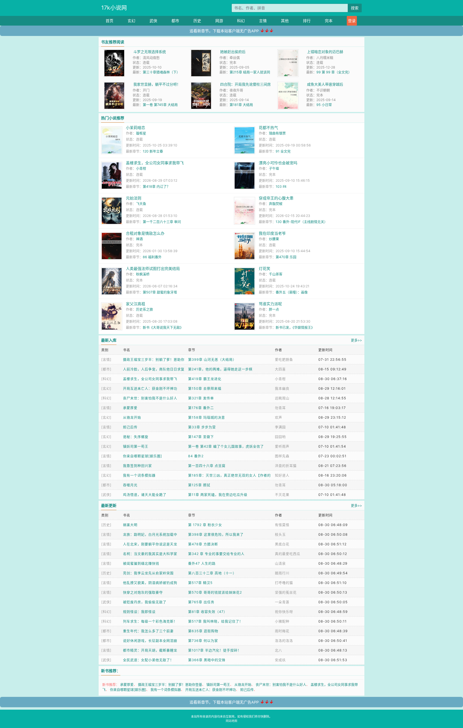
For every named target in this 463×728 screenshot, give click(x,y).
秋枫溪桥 (143, 274)
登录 (352, 20)
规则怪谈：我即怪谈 (139, 612)
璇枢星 (141, 133)
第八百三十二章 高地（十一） (212, 573)
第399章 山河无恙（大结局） (212, 359)
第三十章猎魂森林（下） (161, 72)
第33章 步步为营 (202, 427)
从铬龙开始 (132, 417)
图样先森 (282, 456)
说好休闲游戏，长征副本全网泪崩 (150, 640)
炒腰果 (274, 239)
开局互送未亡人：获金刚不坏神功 (150, 388)
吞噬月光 (130, 485)
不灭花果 (282, 494)
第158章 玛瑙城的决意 (206, 417)
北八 (278, 650)
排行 (307, 20)
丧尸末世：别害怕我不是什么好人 (150, 398)
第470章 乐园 (286, 257)
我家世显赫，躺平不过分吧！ (156, 84)
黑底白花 (282, 544)
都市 (175, 20)
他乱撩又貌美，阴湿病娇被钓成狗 (150, 583)
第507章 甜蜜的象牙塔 (160, 292)
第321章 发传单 (201, 398)
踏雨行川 (282, 573)
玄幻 (131, 20)
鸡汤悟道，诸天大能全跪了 (144, 494)
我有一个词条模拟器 (139, 475)
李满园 (280, 427)
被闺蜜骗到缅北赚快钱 (141, 563)
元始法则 (133, 198)
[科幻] (106, 379)
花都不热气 (268, 127)
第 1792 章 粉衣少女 (205, 525)
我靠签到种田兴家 (137, 466)
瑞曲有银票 (277, 133)
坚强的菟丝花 (286, 592)
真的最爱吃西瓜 (287, 554)
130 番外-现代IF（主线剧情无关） (301, 222)
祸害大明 (130, 525)
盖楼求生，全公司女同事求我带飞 (155, 162)
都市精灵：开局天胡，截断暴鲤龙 (150, 650)
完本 (329, 20)
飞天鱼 (141, 203)
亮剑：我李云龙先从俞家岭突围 (148, 573)
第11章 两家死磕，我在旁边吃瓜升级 (217, 494)
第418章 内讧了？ (156, 186)
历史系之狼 (144, 309)
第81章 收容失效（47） (207, 612)
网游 (219, 20)
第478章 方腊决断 (203, 544)
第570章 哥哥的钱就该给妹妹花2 (215, 592)
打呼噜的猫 (284, 583)
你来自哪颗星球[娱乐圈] (142, 456)
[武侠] (106, 494)
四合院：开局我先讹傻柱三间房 (245, 84)
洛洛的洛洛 (284, 640)
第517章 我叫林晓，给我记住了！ (215, 621)
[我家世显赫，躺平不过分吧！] (114, 84)
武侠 (153, 20)
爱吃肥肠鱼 (284, 359)
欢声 (278, 417)
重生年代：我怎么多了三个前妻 (148, 631)
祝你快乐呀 (284, 612)
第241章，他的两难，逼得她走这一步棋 (220, 369)
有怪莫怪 (282, 525)
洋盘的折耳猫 (286, 466)
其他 (285, 20)
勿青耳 (280, 408)
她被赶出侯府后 (232, 51)
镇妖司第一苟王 (135, 446)
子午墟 (274, 168)
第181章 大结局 (241, 105)
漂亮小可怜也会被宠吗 (278, 162)
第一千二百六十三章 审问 (162, 222)
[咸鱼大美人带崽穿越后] (288, 84)
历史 (197, 20)
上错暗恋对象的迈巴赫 (325, 51)
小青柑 (141, 168)
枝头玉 (280, 534)
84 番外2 (196, 456)
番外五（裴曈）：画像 (292, 292)
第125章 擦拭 (199, 485)
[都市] (106, 369)
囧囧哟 (280, 437)
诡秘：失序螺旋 (135, 437)
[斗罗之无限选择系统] (114, 52)
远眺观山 (282, 398)
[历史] (106, 525)
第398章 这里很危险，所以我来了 (216, 534)
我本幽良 (282, 388)
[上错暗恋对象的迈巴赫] (288, 52)
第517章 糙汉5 (200, 583)
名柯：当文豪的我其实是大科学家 (150, 554)
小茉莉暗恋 (135, 127)
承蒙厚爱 (130, 408)
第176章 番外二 (201, 408)
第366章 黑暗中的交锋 (206, 660)
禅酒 (139, 239)
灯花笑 (264, 268)
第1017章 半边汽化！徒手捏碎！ (214, 650)
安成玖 (280, 660)
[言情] (106, 359)
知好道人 (282, 475)
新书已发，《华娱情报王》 (295, 327)
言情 (263, 20)
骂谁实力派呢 (270, 303)
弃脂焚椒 (275, 203)
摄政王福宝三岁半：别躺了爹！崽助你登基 (170, 684)
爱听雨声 (282, 446)
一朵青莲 (282, 602)
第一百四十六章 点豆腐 (206, 466)
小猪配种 (282, 621)
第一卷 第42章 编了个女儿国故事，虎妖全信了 (226, 446)
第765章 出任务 (201, 602)
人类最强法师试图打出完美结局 (153, 268)
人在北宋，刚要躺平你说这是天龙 (150, 544)
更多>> (356, 340)
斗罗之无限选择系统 (149, 51)
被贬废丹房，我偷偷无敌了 (144, 602)
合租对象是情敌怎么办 (145, 233)
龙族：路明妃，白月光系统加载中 (150, 534)
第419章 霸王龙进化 (204, 379)
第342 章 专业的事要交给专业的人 (216, 554)
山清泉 (280, 563)
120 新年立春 (153, 151)
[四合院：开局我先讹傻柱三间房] (201, 84)
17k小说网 (114, 7)
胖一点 (274, 309)
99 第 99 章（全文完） (334, 72)
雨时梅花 (282, 631)
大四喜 (280, 369)
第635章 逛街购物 (203, 631)
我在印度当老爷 (272, 233)
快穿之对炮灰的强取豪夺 (143, 592)
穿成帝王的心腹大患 (276, 198)
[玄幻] (106, 388)
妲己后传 (130, 427)
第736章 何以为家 (203, 640)
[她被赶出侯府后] (201, 52)
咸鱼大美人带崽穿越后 (325, 84)
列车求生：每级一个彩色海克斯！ (150, 621)
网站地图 (231, 721)
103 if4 (281, 186)
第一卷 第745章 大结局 (160, 105)
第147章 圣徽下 (201, 437)
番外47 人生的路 (202, 563)
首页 (109, 20)
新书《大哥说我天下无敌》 (163, 327)
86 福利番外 (152, 257)
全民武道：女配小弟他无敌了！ (148, 660)
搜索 (355, 8)
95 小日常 (324, 105)
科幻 (241, 20)
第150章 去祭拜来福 (204, 388)
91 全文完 (283, 151)
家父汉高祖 (135, 303)
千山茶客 (275, 274)
